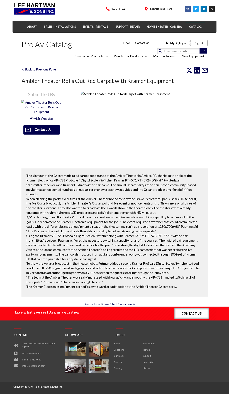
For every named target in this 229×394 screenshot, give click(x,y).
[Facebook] (188, 9)
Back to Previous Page (40, 69)
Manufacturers (164, 56)
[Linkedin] (204, 9)
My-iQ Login (178, 43)
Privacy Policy (108, 304)
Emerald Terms (92, 304)
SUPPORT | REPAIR (127, 26)
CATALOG (195, 26)
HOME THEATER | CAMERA (164, 26)
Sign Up (199, 43)
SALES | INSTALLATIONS (60, 26)
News (126, 42)
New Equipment (193, 56)
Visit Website (43, 118)
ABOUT (32, 26)
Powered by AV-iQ (126, 304)
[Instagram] (212, 9)
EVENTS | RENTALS (95, 26)
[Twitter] (196, 9)
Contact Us (142, 42)
